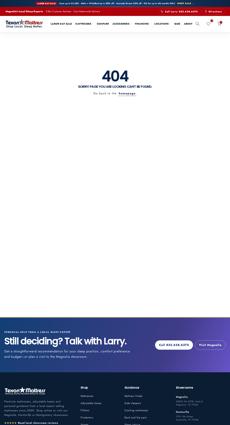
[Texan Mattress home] (25, 390)
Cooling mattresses (136, 410)
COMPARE (103, 23)
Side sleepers (133, 403)
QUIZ (177, 23)
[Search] (197, 24)
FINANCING (142, 23)
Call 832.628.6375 (174, 345)
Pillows (85, 410)
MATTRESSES (83, 23)
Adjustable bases (91, 403)
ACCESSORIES (120, 23)
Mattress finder (134, 396)
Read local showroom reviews (31, 423)
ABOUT (188, 23)
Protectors (87, 417)
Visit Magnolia (210, 345)
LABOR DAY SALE (61, 23)
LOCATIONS (161, 23)
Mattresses (87, 396)
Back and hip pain (136, 417)
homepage (127, 93)
